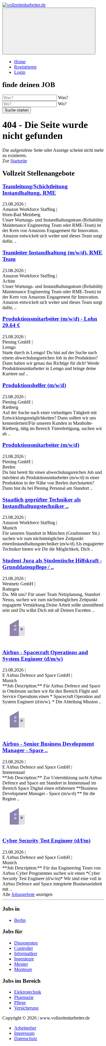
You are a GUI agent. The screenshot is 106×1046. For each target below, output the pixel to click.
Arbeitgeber (25, 1027)
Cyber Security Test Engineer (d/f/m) (46, 840)
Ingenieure (24, 958)
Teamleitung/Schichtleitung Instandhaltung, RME (35, 189)
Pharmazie (24, 997)
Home (20, 61)
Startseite (18, 160)
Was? (63, 97)
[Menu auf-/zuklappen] (48, 31)
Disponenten (26, 942)
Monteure (23, 969)
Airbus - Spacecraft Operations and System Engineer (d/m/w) (45, 655)
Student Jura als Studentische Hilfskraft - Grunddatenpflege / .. (52, 563)
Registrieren (25, 66)
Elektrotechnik (27, 992)
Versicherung (26, 1007)
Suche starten (17, 110)
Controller (23, 948)
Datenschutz (25, 1038)
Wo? (62, 103)
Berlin (20, 920)
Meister (21, 964)
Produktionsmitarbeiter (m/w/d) (40, 445)
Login (19, 72)
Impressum (24, 1033)
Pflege (20, 1002)
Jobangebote (23, 894)
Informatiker (25, 953)
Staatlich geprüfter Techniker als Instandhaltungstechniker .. (41, 503)
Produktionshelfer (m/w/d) (34, 385)
